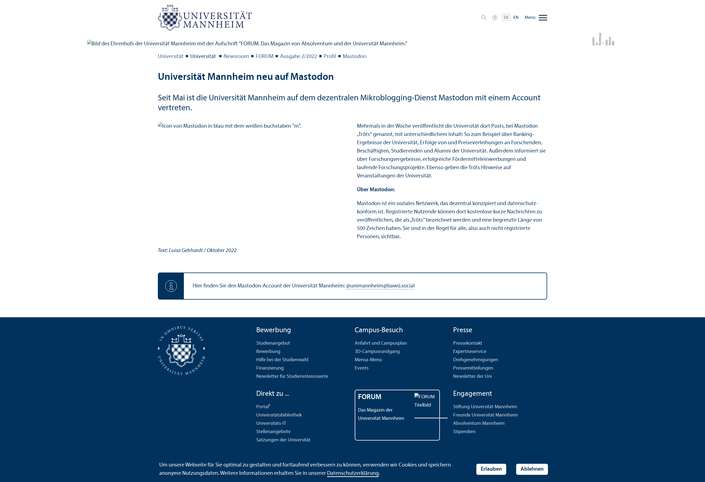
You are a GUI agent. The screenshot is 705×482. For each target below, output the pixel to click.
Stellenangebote (273, 431)
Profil (330, 56)
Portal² (263, 407)
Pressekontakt (467, 343)
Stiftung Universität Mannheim (485, 407)
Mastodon (354, 56)
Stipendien (464, 431)
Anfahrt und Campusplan (381, 343)
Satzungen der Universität (283, 440)
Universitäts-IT (271, 423)
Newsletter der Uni (472, 376)
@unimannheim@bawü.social (380, 286)
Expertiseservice (469, 351)
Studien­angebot (273, 343)
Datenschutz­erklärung (353, 473)
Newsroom (236, 56)
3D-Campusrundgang (377, 351)
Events (362, 368)
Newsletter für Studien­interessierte (292, 376)
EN (516, 17)
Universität (171, 56)
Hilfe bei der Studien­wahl (282, 360)
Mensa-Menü (368, 360)
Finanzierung (270, 368)
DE (506, 17)
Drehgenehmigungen (475, 360)
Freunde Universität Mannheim (485, 415)
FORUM (264, 56)
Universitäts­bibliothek (279, 415)
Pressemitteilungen (473, 368)
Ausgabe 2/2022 (298, 56)
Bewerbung (268, 351)
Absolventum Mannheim (479, 423)
